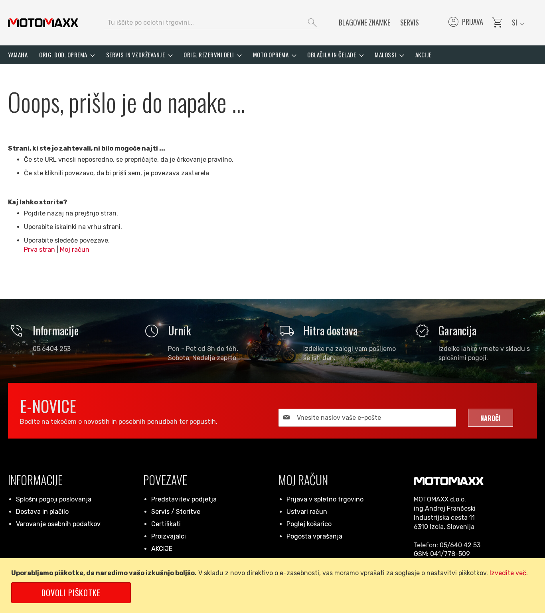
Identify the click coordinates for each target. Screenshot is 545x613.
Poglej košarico (309, 524)
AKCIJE (161, 548)
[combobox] (211, 22)
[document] (274, 585)
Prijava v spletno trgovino (324, 499)
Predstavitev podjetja (184, 499)
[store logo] (43, 22)
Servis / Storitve (175, 511)
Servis (409, 22)
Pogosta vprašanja (314, 536)
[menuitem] (17, 54)
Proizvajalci (168, 536)
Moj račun (74, 249)
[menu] (272, 54)
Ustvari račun (306, 511)
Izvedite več (508, 573)
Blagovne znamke (364, 22)
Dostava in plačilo (42, 511)
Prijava (465, 22)
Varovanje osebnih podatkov (58, 524)
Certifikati (166, 524)
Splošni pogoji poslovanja (53, 499)
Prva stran (39, 249)
